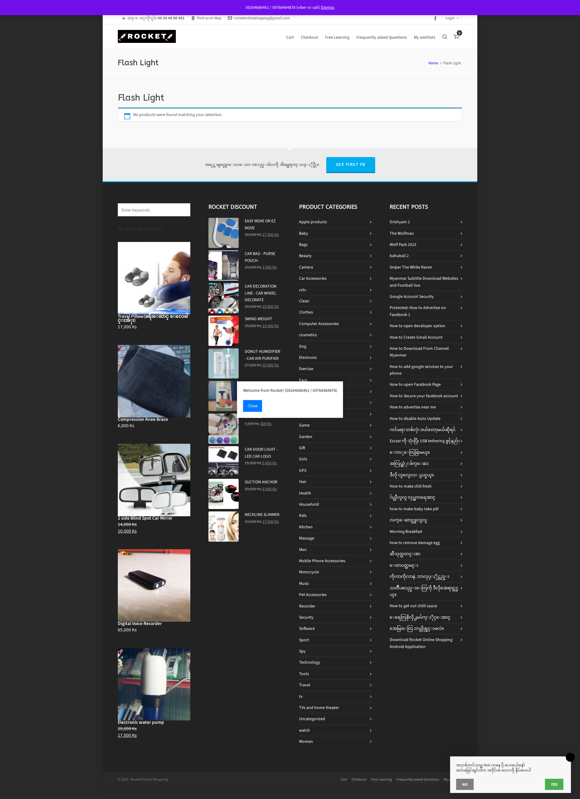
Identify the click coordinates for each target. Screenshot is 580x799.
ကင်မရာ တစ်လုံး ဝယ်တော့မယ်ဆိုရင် (423, 430)
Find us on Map (209, 18)
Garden (305, 437)
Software (307, 628)
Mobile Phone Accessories (322, 561)
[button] (182, 209)
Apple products (313, 222)
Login (450, 18)
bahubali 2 (399, 256)
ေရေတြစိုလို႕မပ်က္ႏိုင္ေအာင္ (420, 617)
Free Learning (381, 779)
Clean (304, 301)
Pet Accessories (313, 595)
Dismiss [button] (327, 7)
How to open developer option (417, 326)
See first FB (351, 164)
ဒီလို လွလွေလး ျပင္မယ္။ (412, 475)
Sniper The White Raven (411, 267)
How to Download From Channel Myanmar (419, 352)
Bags (303, 244)
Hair (302, 482)
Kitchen (306, 527)
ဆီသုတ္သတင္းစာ (405, 554)
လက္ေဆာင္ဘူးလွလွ (408, 520)
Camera (306, 267)
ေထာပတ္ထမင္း (404, 565)
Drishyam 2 (400, 222)
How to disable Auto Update (415, 418)
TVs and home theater (319, 707)
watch (304, 730)
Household (309, 504)
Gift (302, 448)
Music (304, 583)
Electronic (308, 357)
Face (303, 380)
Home (433, 63)
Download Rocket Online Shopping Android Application (421, 643)
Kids (303, 515)
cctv (302, 290)
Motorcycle (309, 572)
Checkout (359, 779)
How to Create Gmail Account (416, 337)
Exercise (306, 369)
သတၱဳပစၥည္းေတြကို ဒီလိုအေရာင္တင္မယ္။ (424, 591)
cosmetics (308, 335)
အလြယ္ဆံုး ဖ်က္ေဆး (409, 463)
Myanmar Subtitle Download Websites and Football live (424, 281)
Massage (306, 538)
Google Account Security (412, 296)
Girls (303, 459)
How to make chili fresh (411, 486)
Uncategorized (312, 719)
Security (306, 617)
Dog (302, 346)
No (465, 784)
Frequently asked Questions (417, 779)
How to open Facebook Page (415, 384)
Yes (554, 784)
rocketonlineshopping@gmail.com (262, 18)
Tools (304, 674)
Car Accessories (313, 278)
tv (301, 696)
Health (305, 493)
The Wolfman (402, 233)
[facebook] (436, 18)
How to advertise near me (413, 407)
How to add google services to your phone (421, 370)
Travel (304, 685)
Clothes (306, 312)
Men (303, 550)
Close (253, 406)
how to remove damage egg (415, 543)
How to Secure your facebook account (424, 396)
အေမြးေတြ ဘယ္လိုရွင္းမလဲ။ (417, 628)
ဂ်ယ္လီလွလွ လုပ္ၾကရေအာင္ (412, 497)
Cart (344, 779)
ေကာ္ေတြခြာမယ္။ (410, 452)
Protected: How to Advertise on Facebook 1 (418, 311)
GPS (302, 470)
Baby (303, 233)
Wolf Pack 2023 (403, 244)
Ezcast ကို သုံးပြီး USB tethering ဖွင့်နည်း (425, 441)
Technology (309, 662)
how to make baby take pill (414, 509)
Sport (304, 640)
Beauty (305, 256)
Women (306, 741)
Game (304, 425)
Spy (302, 651)
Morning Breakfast (406, 531)
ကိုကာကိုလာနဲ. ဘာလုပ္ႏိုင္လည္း (420, 576)
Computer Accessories (319, 324)
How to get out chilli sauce (413, 606)
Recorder (307, 606)
